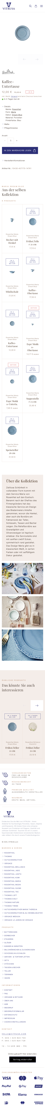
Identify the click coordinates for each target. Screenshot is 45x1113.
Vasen (7, 978)
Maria (13, 112)
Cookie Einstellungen (15, 1022)
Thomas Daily (11, 899)
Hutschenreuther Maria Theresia (20, 909)
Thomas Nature (11, 902)
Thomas (8, 856)
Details (7, 106)
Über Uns (8, 1001)
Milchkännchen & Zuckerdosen (19, 950)
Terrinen (8, 974)
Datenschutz (10, 1015)
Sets (6, 960)
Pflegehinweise (11, 128)
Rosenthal (16, 109)
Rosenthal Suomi (12, 888)
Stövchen (9, 964)
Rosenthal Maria (12, 881)
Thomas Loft (10, 895)
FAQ (6, 993)
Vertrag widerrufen (22, 1059)
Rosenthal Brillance (14, 867)
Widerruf (8, 1008)
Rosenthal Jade (12, 870)
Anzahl (4, 136)
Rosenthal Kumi (12, 878)
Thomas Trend (11, 906)
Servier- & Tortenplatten (17, 957)
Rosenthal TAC (11, 892)
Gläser (7, 943)
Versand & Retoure (13, 997)
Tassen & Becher (12, 967)
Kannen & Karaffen (13, 946)
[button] (30, 6)
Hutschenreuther (13, 860)
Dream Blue (17, 115)
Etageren (8, 939)
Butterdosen (10, 932)
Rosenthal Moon (12, 885)
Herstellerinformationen (14, 160)
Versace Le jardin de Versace (18, 920)
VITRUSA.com (13, 842)
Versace (8, 863)
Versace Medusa (12, 916)
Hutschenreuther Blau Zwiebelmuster (23, 913)
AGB (6, 1004)
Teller (7, 971)
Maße (6, 124)
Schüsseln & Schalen (14, 953)
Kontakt (8, 990)
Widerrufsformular (14, 1011)
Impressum (9, 1018)
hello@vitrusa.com (14, 1034)
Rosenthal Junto (12, 874)
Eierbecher (9, 936)
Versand (14, 96)
